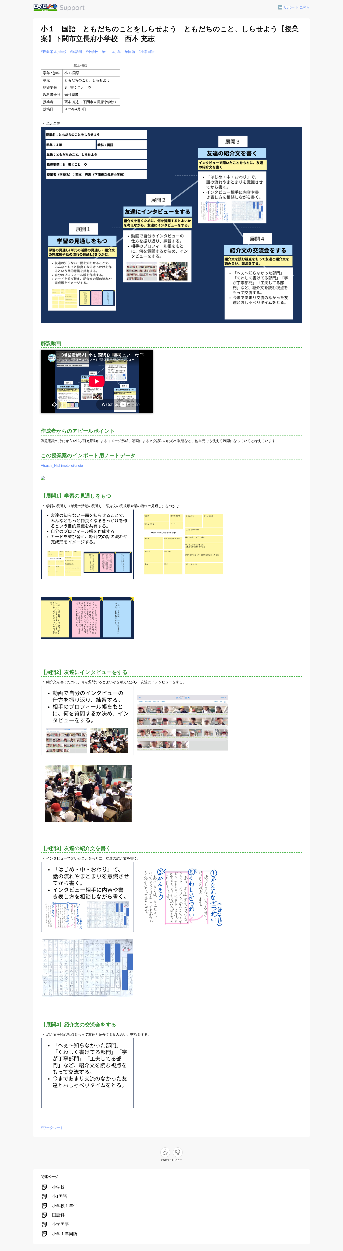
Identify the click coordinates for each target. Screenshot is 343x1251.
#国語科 (76, 52)
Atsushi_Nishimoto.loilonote (62, 465)
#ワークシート (52, 1128)
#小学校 (60, 52)
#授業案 (47, 52)
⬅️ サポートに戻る (294, 7)
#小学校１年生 (97, 52)
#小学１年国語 (123, 52)
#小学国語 (146, 52)
